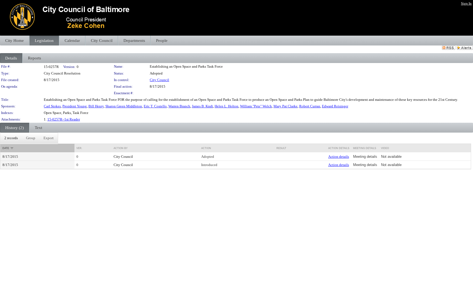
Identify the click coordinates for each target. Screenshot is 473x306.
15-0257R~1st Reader (63, 119)
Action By (121, 148)
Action (206, 148)
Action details (338, 157)
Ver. (79, 148)
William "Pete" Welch (256, 106)
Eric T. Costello (155, 106)
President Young (74, 106)
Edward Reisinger (335, 106)
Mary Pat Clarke (285, 106)
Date (5, 148)
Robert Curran (309, 106)
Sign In (466, 3)
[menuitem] (11, 138)
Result (281, 148)
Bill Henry (96, 106)
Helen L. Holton (226, 106)
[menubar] (29, 138)
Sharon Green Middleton (123, 106)
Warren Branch (179, 106)
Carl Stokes (52, 106)
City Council (159, 80)
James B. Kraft (202, 106)
